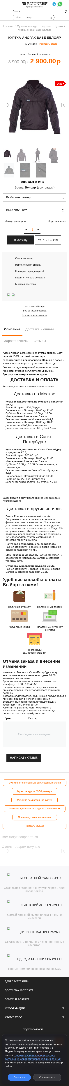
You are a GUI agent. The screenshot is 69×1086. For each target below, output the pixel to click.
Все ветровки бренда (34, 310)
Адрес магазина (17, 981)
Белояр (32, 54)
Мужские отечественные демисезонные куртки (34, 782)
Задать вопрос (57, 221)
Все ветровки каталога (34, 315)
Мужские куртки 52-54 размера (34, 791)
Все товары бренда (34, 306)
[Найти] (51, 17)
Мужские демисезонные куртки (34, 800)
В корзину (20, 240)
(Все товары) (43, 54)
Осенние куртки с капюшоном (34, 817)
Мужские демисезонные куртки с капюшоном (34, 808)
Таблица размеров (14, 221)
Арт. (24, 181)
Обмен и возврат (17, 999)
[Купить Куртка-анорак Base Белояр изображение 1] (34, 107)
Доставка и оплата (19, 990)
